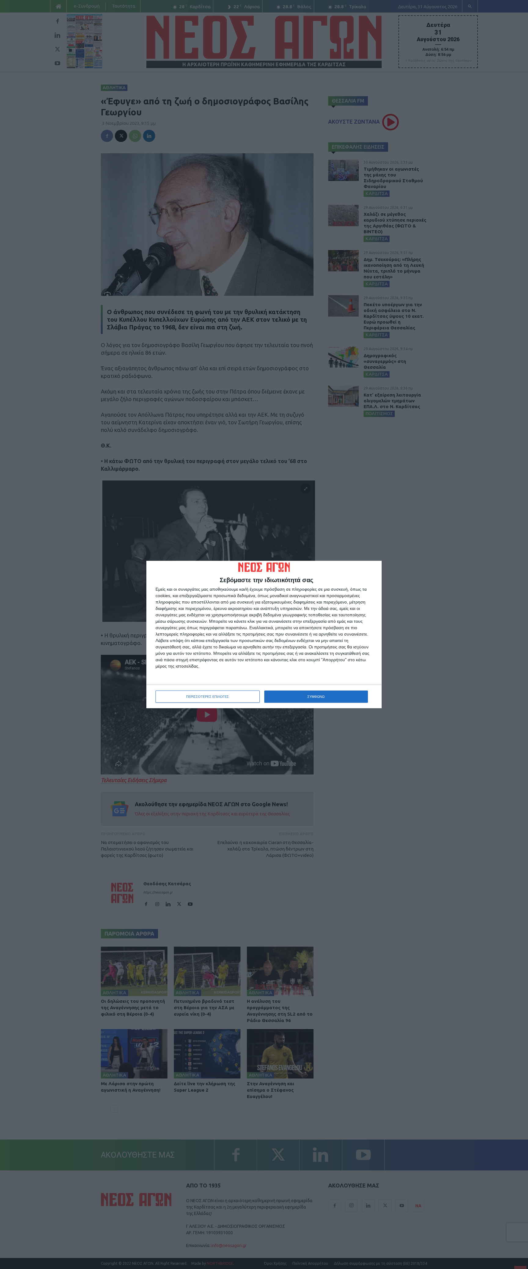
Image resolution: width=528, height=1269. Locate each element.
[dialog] (264, 635)
